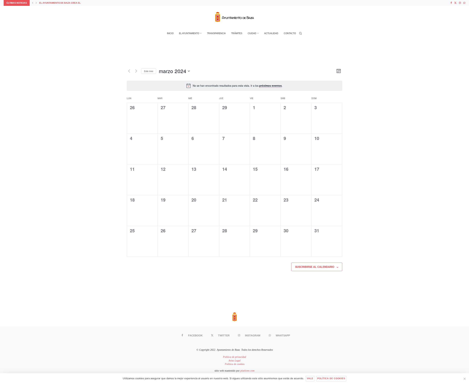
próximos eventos (270, 85)
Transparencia (216, 33)
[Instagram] (460, 3)
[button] (32, 3)
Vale (310, 378)
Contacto (290, 33)
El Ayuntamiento (189, 33)
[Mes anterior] (129, 71)
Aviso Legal (234, 360)
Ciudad (252, 33)
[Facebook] (451, 3)
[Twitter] (455, 3)
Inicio (170, 33)
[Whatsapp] (464, 3)
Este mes (148, 71)
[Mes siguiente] (136, 71)
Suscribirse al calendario (314, 267)
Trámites (236, 33)
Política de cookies (234, 364)
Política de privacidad (234, 357)
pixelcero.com (247, 370)
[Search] (300, 33)
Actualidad (271, 33)
